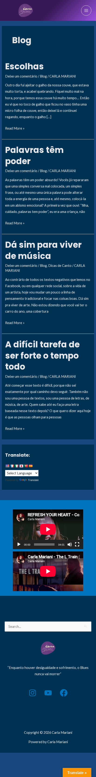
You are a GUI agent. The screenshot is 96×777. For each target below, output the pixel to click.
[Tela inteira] (77, 544)
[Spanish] (30, 466)
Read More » (14, 127)
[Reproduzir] (19, 544)
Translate (33, 480)
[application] (48, 529)
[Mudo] (69, 544)
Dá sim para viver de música (43, 250)
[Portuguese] (26, 466)
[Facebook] (64, 693)
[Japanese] (21, 466)
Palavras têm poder (34, 155)
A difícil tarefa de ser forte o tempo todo (42, 356)
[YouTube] (48, 693)
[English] (7, 466)
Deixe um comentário (21, 76)
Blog (43, 76)
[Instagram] (32, 693)
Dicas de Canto (60, 266)
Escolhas (24, 66)
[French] (12, 466)
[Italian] (16, 466)
